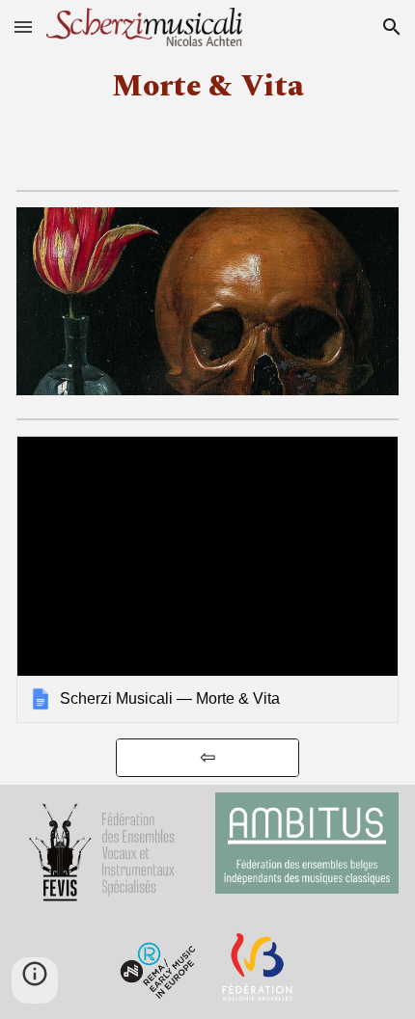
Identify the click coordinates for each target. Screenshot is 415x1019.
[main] (208, 87)
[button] (23, 26)
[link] (208, 579)
